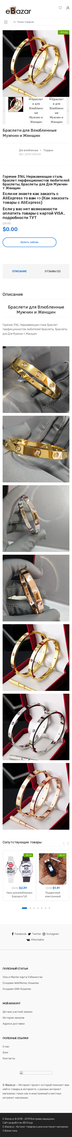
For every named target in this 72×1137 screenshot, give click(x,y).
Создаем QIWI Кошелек (17, 989)
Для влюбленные (28, 150)
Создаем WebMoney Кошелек (21, 983)
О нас (6, 1046)
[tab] (19, 271)
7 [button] (49, 908)
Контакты (9, 1058)
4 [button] (38, 908)
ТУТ (33, 217)
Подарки (48, 150)
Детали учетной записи (17, 1011)
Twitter (36, 934)
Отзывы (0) (53, 271)
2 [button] (30, 908)
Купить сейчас (29, 242)
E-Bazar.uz (9, 1085)
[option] (36, 63)
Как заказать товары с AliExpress (36, 200)
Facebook (20, 934)
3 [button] (34, 908)
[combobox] (40, 21)
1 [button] (24, 908)
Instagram (52, 934)
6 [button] (45, 908)
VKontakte (37, 939)
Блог (5, 1052)
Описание (19, 271)
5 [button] (41, 908)
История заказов (13, 1017)
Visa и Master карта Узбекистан (22, 977)
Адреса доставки (14, 1023)
